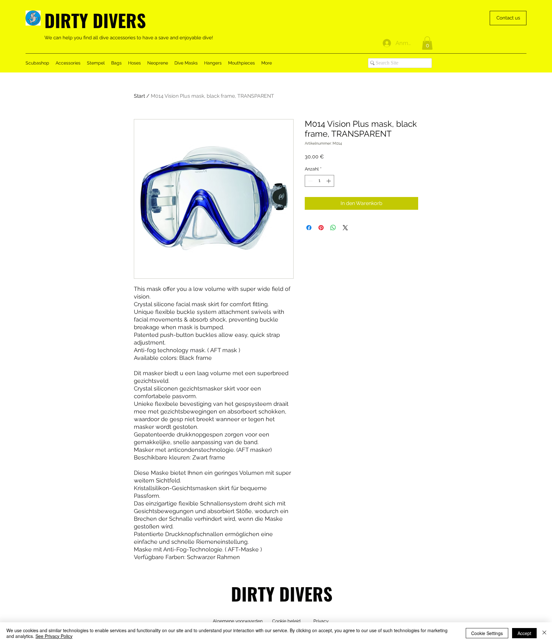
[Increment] (329, 180)
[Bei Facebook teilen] (309, 227)
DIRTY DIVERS (95, 20)
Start (139, 96)
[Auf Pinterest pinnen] (321, 227)
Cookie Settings (487, 633)
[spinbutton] (319, 180)
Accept (524, 633)
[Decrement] (310, 180)
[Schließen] (544, 633)
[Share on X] (345, 227)
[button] (427, 43)
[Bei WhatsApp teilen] (333, 227)
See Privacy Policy (54, 636)
